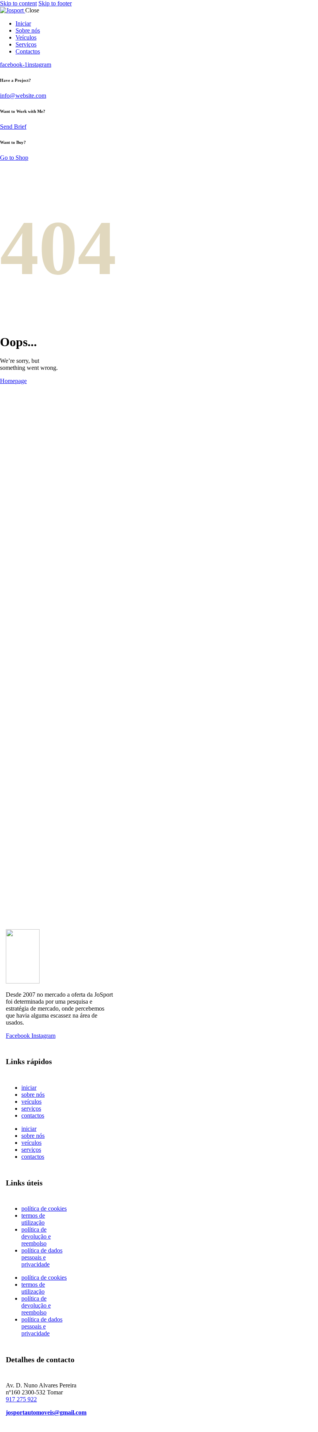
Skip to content (18, 3)
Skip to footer (55, 3)
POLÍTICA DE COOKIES (44, 1208)
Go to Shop (14, 157)
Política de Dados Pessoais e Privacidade (41, 1257)
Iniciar (28, 1087)
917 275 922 (21, 1399)
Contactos (32, 1115)
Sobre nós (33, 1094)
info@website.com (23, 95)
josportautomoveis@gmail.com (46, 1412)
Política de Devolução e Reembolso (36, 1236)
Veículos (31, 1101)
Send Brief (13, 126)
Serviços (31, 1108)
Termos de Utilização (33, 1219)
